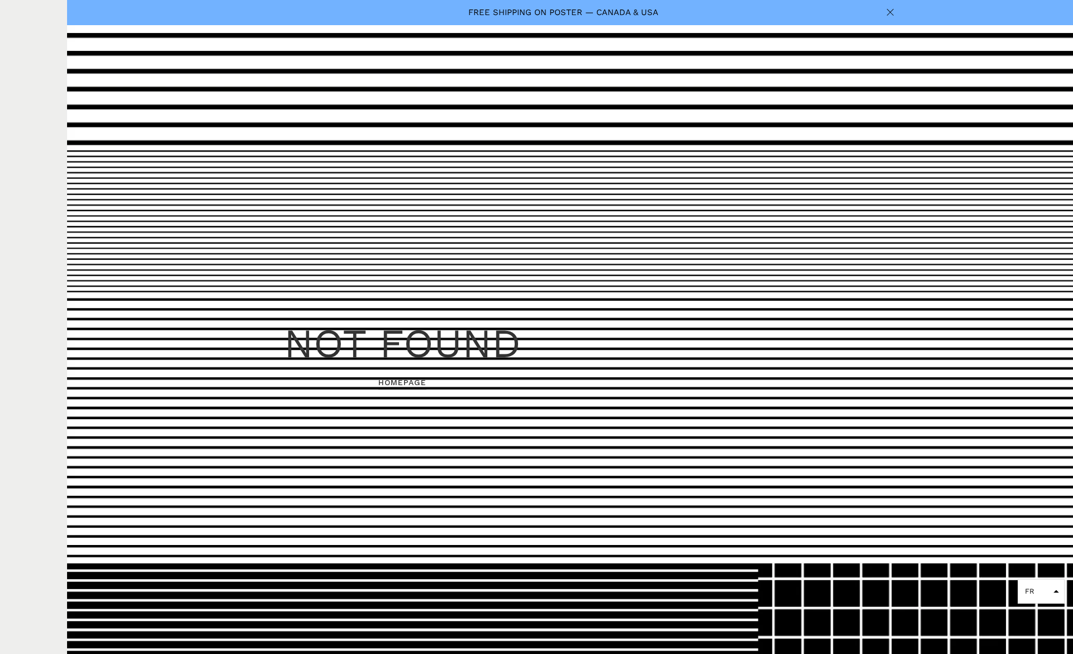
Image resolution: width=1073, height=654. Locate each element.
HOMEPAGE (402, 382)
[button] (1041, 591)
